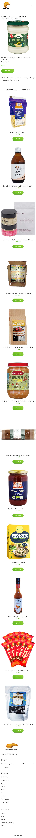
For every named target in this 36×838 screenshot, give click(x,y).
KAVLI (30, 57)
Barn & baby (4, 780)
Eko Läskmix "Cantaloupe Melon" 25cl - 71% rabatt (18, 186)
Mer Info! (8, 70)
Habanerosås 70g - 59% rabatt (18, 616)
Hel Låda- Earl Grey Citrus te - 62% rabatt (18, 294)
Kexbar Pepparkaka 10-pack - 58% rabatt (18, 670)
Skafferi (11, 57)
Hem (2, 19)
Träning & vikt (5, 799)
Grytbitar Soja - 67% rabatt (18, 132)
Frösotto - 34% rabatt (18, 563)
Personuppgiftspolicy (7, 822)
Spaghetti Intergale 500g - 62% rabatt (18, 455)
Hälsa (3, 793)
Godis (3, 790)
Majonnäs (4, 59)
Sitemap (3, 826)
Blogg (3, 813)
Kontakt (3, 816)
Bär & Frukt (4, 777)
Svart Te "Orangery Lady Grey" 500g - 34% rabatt (18, 724)
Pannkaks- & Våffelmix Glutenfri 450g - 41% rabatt (18, 347)
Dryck (3, 786)
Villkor (3, 819)
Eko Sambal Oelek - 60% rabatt (18, 509)
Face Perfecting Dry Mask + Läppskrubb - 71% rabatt (18, 240)
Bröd (2, 783)
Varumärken (17, 57)
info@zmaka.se (5, 767)
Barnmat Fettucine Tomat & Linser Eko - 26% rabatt (18, 401)
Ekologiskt (25, 57)
